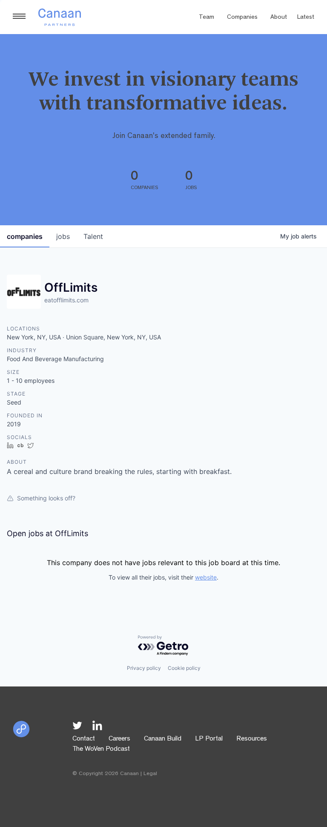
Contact (83, 739)
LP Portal (209, 739)
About (278, 17)
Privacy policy (144, 668)
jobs (63, 236)
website (206, 577)
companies (25, 236)
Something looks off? (46, 498)
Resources (251, 739)
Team (206, 17)
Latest (305, 17)
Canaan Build (162, 739)
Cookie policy (184, 668)
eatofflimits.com (66, 300)
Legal (150, 774)
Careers (119, 739)
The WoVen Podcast (101, 749)
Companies (242, 17)
